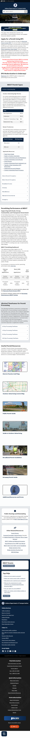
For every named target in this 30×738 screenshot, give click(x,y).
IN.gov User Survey (14, 680)
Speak (14, 726)
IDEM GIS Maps (15, 552)
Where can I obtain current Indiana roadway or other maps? (15, 591)
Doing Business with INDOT (13, 20)
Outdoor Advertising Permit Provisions (14, 170)
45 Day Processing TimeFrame (10, 330)
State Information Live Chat (14, 663)
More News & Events (9, 565)
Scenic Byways (8, 161)
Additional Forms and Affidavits (12, 168)
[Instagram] (8, 651)
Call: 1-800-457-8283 (14, 671)
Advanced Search (14, 683)
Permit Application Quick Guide (9, 49)
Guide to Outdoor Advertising (11, 156)
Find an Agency (14, 668)
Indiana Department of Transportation (15, 8)
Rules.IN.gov (4, 619)
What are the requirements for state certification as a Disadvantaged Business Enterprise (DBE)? (14, 584)
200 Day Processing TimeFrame (10, 338)
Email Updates (14, 705)
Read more (4, 76)
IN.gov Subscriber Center (7, 624)
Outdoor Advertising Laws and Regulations (15, 157)
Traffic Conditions (6, 610)
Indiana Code (14, 707)
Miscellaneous (5, 191)
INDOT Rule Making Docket (21, 519)
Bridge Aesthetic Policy (15, 548)
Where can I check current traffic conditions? (14, 578)
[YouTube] (10, 651)
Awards (14, 712)
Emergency (5, 199)
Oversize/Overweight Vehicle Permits (12, 535)
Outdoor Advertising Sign (8, 89)
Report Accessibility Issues (14, 722)
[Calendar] (15, 651)
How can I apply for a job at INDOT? (12, 588)
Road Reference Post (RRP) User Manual (15, 543)
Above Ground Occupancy (9, 176)
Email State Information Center (14, 666)
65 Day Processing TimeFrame (10, 334)
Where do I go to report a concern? (12, 576)
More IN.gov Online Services (8, 621)
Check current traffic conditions (9, 630)
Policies (14, 685)
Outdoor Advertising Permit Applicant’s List (15, 163)
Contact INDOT (5, 638)
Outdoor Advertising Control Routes (13, 159)
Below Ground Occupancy (9, 180)
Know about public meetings (8, 644)
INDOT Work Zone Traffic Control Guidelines (15, 545)
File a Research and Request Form (10, 642)
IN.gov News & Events (14, 702)
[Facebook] (3, 651)
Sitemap (14, 688)
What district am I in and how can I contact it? (15, 580)
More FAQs (6, 596)
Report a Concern (6, 613)
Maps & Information (14, 700)
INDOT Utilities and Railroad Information (15, 541)
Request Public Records (7, 636)
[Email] (13, 651)
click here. (13, 266)
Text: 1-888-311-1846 (14, 673)
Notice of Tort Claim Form (8, 615)
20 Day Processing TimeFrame (10, 326)
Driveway (4, 187)
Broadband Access (7, 184)
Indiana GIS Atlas (5, 617)
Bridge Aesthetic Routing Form (15, 550)
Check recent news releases (8, 640)
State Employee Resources (14, 693)
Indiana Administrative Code (14, 710)
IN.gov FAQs (14, 690)
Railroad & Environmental (8, 195)
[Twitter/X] (5, 651)
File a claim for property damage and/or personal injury (13, 633)
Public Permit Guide (9, 154)
